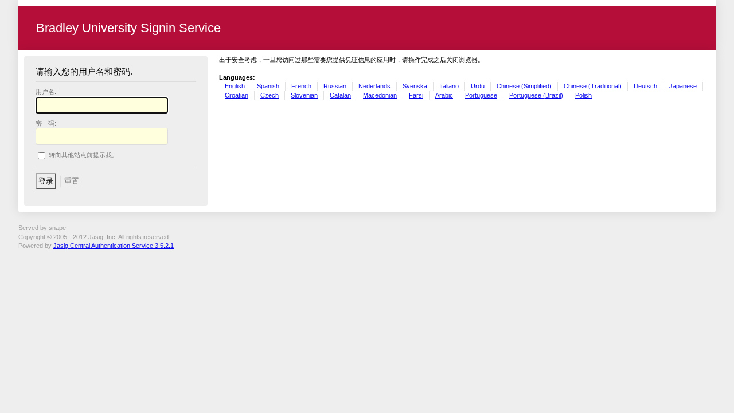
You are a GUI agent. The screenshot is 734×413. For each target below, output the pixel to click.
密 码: (46, 123)
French (301, 86)
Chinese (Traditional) (593, 86)
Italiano (449, 86)
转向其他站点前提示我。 (83, 155)
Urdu (478, 86)
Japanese (683, 86)
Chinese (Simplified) (524, 86)
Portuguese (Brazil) (536, 95)
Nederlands (374, 86)
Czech (269, 95)
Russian (334, 86)
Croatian (236, 95)
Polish (583, 95)
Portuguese (481, 95)
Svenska (415, 86)
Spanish (268, 86)
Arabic (444, 95)
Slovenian (304, 95)
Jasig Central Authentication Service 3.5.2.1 (113, 245)
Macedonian (380, 95)
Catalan (340, 95)
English (235, 86)
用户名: (46, 91)
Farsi (416, 95)
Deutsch (645, 86)
